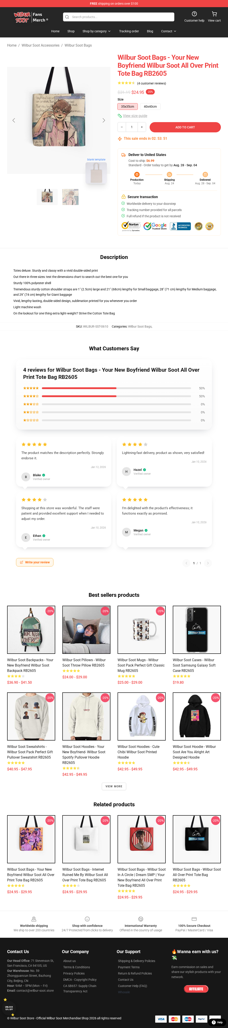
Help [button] (220, 1022)
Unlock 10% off (9, 1008)
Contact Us (125, 979)
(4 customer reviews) (151, 83)
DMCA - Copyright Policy (80, 979)
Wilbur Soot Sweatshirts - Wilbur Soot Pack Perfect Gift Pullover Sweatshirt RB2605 (30, 752)
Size (121, 99)
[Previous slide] (14, 120)
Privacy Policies (74, 973)
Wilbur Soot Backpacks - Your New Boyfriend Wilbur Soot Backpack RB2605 (30, 665)
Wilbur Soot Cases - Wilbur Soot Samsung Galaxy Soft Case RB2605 (194, 665)
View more (114, 786)
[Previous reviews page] (186, 563)
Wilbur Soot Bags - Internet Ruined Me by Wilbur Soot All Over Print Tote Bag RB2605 (85, 874)
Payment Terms (129, 967)
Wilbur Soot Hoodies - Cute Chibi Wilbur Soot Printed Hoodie (138, 752)
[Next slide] (103, 120)
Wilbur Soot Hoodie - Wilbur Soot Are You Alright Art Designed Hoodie (194, 752)
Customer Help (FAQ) (132, 986)
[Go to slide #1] (47, 197)
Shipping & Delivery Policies (136, 961)
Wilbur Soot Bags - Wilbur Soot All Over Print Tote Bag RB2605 (197, 874)
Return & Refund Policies (135, 973)
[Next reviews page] (208, 563)
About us (69, 961)
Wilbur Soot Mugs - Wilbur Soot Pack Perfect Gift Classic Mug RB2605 (141, 665)
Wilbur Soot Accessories (40, 45)
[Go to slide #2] (70, 197)
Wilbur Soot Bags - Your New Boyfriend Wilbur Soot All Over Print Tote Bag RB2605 (30, 874)
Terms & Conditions (76, 967)
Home (11, 45)
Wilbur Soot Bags (78, 45)
